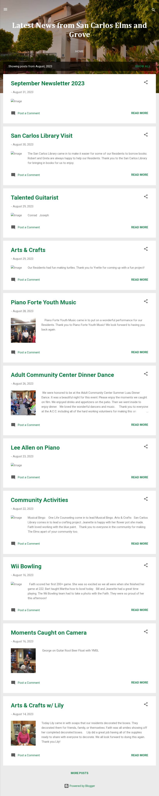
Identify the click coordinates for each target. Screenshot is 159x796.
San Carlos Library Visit (42, 135)
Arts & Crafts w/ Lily (37, 705)
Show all (142, 66)
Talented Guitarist (34, 197)
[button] (145, 83)
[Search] (153, 10)
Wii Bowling (26, 566)
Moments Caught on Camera (49, 632)
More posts (79, 773)
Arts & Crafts (28, 250)
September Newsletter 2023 (48, 83)
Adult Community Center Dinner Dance (62, 374)
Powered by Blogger (82, 786)
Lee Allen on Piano (35, 447)
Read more (139, 113)
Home (79, 51)
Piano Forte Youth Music (43, 302)
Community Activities (39, 500)
